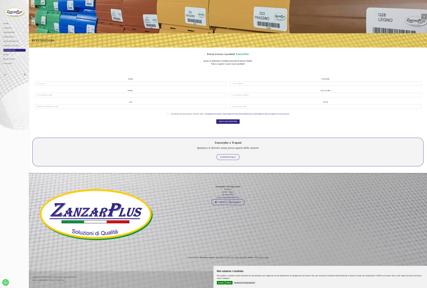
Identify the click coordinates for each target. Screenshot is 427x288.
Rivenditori (9, 50)
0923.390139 (229, 195)
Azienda (7, 28)
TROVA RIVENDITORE (228, 121)
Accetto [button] (221, 283)
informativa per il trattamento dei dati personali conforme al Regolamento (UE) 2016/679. (247, 114)
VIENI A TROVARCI (229, 202)
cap (130, 102)
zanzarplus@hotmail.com (230, 197)
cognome (325, 79)
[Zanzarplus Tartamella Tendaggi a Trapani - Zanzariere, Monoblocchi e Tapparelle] (6, 282)
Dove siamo (9, 59)
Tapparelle (9, 37)
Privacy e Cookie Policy (57, 280)
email (130, 90)
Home (6, 23)
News (5, 55)
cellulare (325, 90)
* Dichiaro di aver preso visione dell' (229, 114)
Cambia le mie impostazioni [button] (244, 283)
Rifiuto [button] (228, 283)
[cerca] (25, 71)
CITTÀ (325, 102)
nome (130, 79)
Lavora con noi (11, 46)
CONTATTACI (228, 157)
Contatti (7, 63)
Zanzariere (9, 32)
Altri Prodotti (10, 41)
